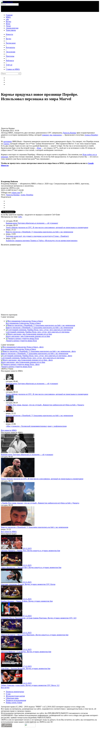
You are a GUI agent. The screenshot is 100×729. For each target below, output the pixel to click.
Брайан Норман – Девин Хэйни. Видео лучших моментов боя (27, 601)
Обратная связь (12, 698)
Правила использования (16, 700)
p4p (7, 19)
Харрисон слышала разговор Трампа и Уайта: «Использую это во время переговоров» (42, 241)
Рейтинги (10, 60)
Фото (8, 24)
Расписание (11, 43)
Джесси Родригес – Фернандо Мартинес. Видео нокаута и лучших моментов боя (34, 635)
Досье (8, 26)
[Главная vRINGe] (7, 2)
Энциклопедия (12, 28)
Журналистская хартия (15, 696)
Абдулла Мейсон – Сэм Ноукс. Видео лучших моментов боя (26, 652)
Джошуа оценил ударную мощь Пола (21, 341)
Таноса (6, 144)
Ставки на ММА (13, 69)
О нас (8, 694)
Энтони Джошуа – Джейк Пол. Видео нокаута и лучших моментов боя (30, 551)
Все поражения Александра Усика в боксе (23, 323)
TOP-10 (9, 65)
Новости (9, 34)
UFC (20, 217)
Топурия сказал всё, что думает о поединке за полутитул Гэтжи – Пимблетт (37, 236)
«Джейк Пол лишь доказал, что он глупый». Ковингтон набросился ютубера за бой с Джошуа (45, 405)
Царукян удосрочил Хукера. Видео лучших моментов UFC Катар (28, 584)
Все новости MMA (9, 430)
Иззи (39, 148)
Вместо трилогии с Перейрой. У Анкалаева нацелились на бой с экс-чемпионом (39, 232)
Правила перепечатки (15, 692)
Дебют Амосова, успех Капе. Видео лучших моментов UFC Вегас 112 (30, 685)
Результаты (10, 47)
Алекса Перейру (91, 135)
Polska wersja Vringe (14, 702)
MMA (8, 17)
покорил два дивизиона (52, 135)
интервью (8, 141)
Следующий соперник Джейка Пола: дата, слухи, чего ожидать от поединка (37, 332)
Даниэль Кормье (69, 133)
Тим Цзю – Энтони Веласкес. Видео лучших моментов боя (25, 668)
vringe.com (15, 193)
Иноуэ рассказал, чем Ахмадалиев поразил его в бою (28, 336)
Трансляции (11, 30)
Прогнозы (10, 56)
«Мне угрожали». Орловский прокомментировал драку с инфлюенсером (36, 426)
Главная (9, 15)
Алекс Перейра (26, 195)
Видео (8, 21)
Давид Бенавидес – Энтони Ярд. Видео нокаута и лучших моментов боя (31, 567)
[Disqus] (50, 278)
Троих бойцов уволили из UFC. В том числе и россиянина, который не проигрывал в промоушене (47, 227)
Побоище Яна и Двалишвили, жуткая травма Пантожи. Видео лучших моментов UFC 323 (38, 618)
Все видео (5, 687)
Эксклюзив (10, 52)
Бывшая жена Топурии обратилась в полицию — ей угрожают (32, 223)
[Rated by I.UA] (30, 726)
